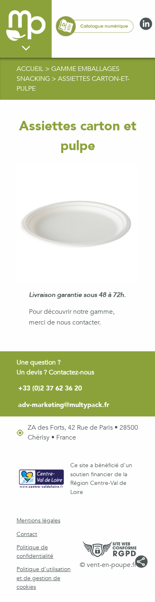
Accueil (31, 68)
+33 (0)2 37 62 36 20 (50, 388)
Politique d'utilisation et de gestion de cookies (44, 578)
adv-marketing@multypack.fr (64, 404)
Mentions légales (38, 520)
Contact (27, 534)
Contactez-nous (71, 372)
